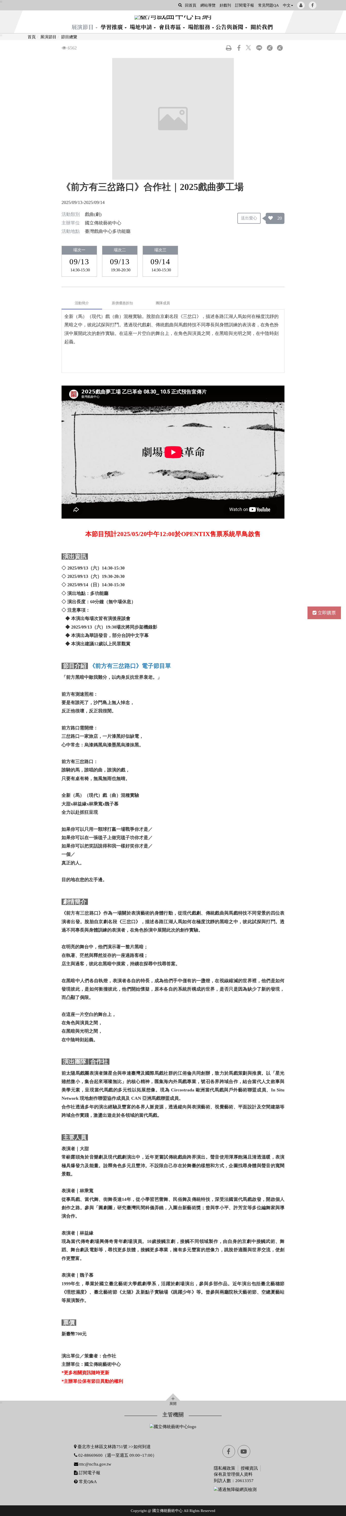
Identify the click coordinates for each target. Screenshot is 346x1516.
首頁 (32, 37)
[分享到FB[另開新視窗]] (239, 48)
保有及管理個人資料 (233, 1474)
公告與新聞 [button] (230, 27)
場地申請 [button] (141, 27)
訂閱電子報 (244, 5)
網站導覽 (208, 5)
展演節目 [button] (83, 27)
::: (1, 1)
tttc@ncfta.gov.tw (95, 1464)
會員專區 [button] (170, 27)
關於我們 (262, 27)
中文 (287, 5)
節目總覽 (69, 37)
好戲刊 (225, 5)
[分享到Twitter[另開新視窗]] (249, 48)
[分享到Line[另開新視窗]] (259, 48)
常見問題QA (268, 5)
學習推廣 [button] (112, 27)
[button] (180, 5)
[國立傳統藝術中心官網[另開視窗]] (173, 1426)
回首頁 (190, 5)
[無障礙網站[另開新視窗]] (220, 1489)
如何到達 (142, 1446)
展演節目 (48, 37)
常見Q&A (87, 1481)
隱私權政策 (224, 1468)
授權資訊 (249, 1468)
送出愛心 (249, 218)
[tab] (82, 303)
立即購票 (327, 612)
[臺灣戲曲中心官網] (173, 17)
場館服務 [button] (200, 27)
